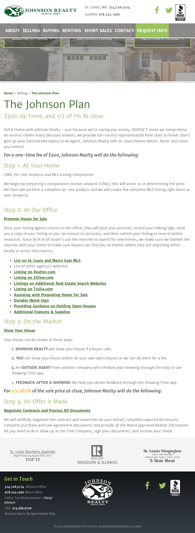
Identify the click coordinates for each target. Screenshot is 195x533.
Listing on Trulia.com (33, 289)
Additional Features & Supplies (42, 312)
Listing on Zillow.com (34, 277)
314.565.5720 (21, 508)
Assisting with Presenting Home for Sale (51, 295)
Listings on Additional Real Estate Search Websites (60, 283)
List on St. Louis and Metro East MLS (47, 260)
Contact (124, 30)
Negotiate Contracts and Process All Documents (47, 410)
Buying (51, 30)
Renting (71, 30)
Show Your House (19, 330)
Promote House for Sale (25, 219)
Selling (31, 30)
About (12, 30)
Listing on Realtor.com (34, 272)
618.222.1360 (109, 14)
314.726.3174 (119, 7)
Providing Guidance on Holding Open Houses (55, 306)
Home (8, 93)
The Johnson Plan (45, 93)
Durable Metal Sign (31, 300)
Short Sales (98, 30)
